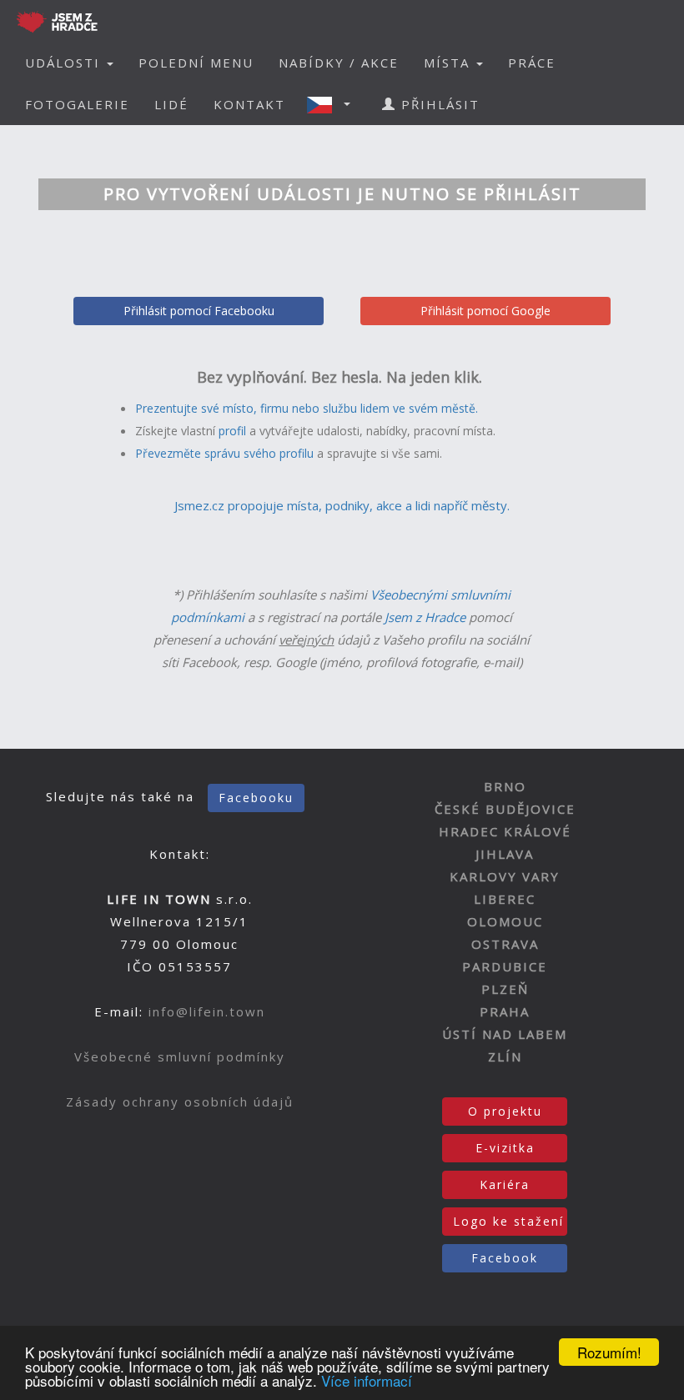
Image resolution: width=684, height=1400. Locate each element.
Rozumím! (609, 1352)
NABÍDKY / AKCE (339, 62)
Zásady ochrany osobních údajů (180, 1101)
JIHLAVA (504, 854)
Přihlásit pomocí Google (485, 311)
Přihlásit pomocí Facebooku (198, 311)
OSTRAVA (505, 944)
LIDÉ (171, 104)
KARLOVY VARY (505, 876)
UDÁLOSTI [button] (65, 62)
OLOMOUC (505, 921)
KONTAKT (249, 104)
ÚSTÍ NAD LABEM (504, 1034)
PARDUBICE (504, 966)
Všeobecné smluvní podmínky (179, 1056)
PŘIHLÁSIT (438, 104)
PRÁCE (532, 62)
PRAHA (505, 1011)
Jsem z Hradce (425, 617)
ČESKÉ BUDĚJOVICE (505, 808)
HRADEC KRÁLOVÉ (505, 831)
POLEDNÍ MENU (196, 62)
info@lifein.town (206, 1011)
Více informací (366, 1380)
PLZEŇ (505, 989)
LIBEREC (505, 899)
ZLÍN (505, 1056)
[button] (334, 104)
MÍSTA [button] (449, 62)
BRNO (505, 786)
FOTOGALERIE (77, 104)
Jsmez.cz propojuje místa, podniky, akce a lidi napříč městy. (342, 505)
